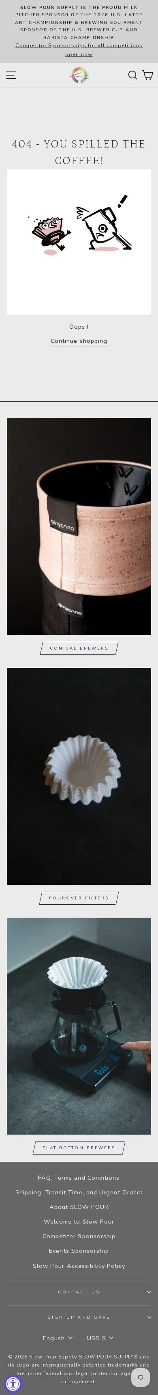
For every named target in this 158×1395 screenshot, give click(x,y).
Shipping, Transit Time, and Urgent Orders (79, 1192)
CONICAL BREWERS (79, 648)
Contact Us (79, 1292)
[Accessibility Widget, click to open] (13, 1384)
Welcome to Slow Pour (79, 1221)
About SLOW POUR (79, 1207)
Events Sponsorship (79, 1251)
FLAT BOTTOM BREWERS (79, 1148)
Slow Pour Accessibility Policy (79, 1266)
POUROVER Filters (79, 898)
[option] (79, 31)
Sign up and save (78, 1317)
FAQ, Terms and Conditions (79, 1178)
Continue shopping (79, 341)
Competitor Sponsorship (79, 1236)
